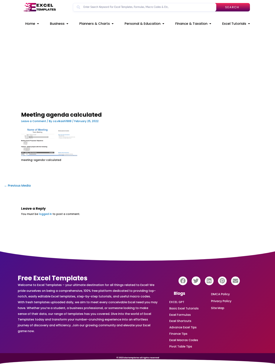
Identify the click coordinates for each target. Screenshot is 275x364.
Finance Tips (178, 334)
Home (30, 23)
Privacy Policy (221, 301)
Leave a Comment (33, 121)
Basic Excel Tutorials (184, 308)
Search (232, 7)
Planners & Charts (94, 23)
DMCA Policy (220, 294)
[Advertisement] (97, 84)
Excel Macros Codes (183, 340)
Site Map (217, 308)
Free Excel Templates (53, 278)
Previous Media (17, 185)
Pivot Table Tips (180, 346)
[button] (182, 280)
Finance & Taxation (191, 23)
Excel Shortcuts (180, 321)
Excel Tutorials (234, 23)
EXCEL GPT (176, 302)
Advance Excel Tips (183, 327)
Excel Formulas (180, 315)
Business (57, 23)
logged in (45, 214)
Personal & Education (143, 23)
